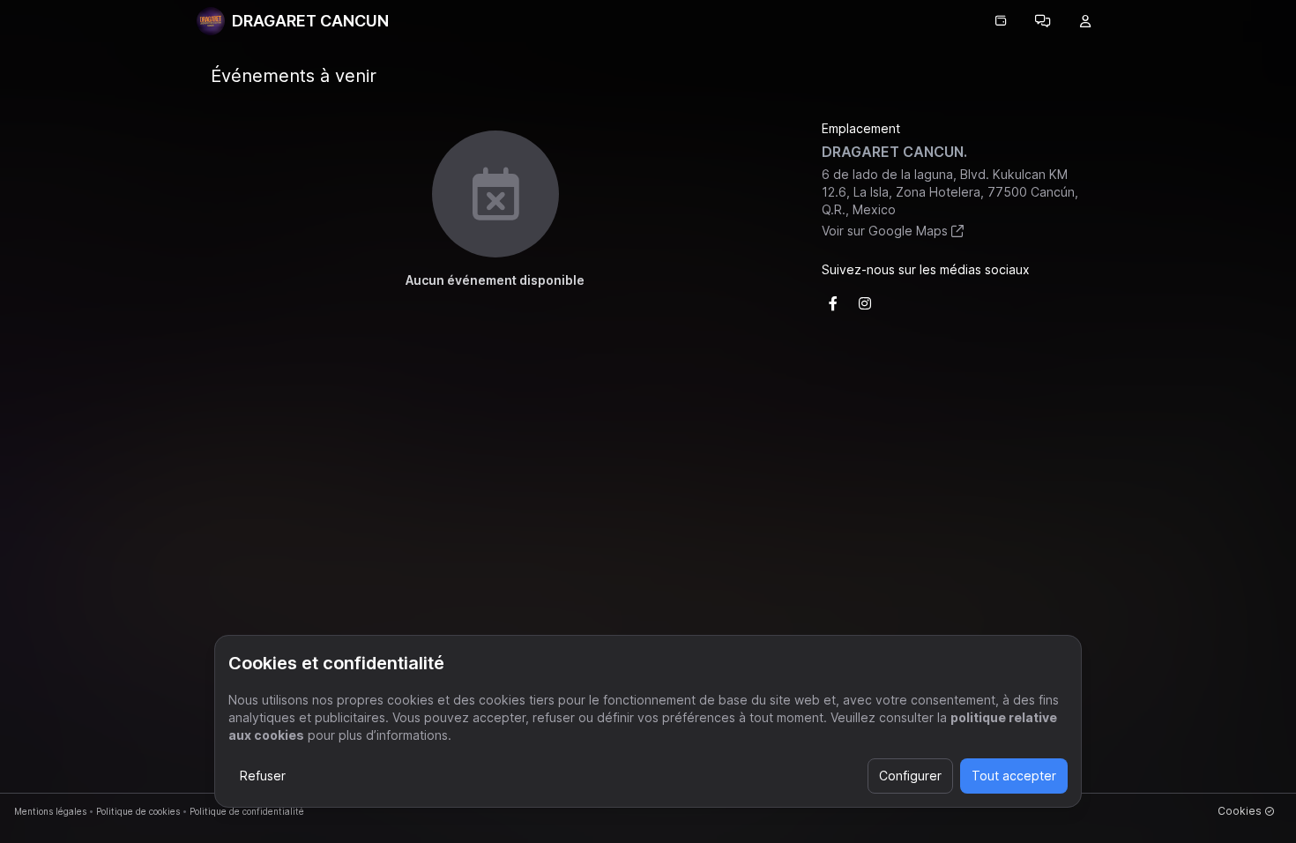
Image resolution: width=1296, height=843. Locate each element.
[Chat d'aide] (1043, 21)
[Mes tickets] (1001, 21)
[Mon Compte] (1085, 21)
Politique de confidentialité (247, 811)
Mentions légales (50, 811)
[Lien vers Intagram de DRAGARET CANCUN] (865, 303)
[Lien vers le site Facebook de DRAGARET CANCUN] (833, 303)
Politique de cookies (138, 811)
